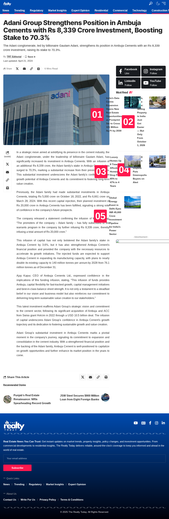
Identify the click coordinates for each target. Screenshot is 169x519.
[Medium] (153, 83)
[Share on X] (17, 68)
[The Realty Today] (7, 3)
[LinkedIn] (128, 83)
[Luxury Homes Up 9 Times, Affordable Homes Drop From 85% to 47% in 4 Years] (132, 161)
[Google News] (143, 423)
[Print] (38, 68)
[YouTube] (136, 423)
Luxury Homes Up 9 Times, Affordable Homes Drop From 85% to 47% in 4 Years (116, 171)
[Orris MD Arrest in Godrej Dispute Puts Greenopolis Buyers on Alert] (157, 161)
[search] (150, 3)
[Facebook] (128, 71)
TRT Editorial (14, 56)
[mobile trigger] (163, 3)
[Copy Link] (31, 68)
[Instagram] (153, 71)
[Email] (24, 68)
